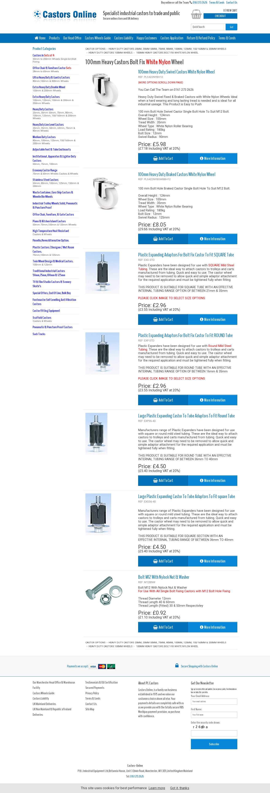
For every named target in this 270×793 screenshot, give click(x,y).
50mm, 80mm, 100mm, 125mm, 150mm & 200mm (56, 183)
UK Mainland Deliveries (44, 704)
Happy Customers (147, 38)
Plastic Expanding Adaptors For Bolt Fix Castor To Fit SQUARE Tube (186, 254)
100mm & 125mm (53, 262)
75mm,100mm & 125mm (53, 250)
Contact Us (231, 2)
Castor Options (95, 49)
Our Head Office (72, 38)
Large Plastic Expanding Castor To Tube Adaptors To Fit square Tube (186, 496)
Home (42, 38)
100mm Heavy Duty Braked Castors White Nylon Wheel (176, 174)
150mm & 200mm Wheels (49, 88)
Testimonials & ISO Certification (101, 682)
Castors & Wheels (51, 232)
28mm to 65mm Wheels (52, 69)
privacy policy (222, 689)
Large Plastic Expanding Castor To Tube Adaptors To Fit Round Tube (186, 415)
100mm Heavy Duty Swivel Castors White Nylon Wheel (176, 71)
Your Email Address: (200, 696)
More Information (214, 158)
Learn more (156, 788)
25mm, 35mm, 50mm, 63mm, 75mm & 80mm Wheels (54, 127)
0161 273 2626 (200, 2)
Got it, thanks (179, 788)
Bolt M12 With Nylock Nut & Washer (163, 577)
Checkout (220, 16)
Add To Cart (165, 158)
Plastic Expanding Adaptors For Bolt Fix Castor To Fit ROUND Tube (185, 335)
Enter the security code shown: (205, 723)
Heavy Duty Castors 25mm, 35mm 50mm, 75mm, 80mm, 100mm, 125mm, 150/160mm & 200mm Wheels (167, 49)
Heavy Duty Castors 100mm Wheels (110, 52)
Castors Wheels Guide (98, 38)
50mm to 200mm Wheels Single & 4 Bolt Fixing (54, 58)
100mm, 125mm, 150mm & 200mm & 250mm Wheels (53, 100)
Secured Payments (94, 687)
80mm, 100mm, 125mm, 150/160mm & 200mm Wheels (54, 140)
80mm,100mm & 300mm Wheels (51, 78)
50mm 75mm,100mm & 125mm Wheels (54, 222)
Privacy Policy (92, 693)
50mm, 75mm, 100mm (54, 159)
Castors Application (172, 38)
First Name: (196, 709)
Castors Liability (123, 38)
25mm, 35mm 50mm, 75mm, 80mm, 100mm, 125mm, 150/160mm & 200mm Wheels (54, 113)
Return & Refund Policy (201, 38)
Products (54, 38)
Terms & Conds (216, 2)
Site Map (89, 709)
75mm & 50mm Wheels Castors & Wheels (55, 171)
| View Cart (230, 10)
